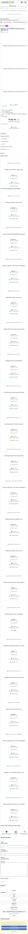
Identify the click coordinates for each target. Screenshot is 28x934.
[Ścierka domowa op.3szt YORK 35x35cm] (14, 576)
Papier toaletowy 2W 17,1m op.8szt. (14, 614)
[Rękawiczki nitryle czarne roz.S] (14, 702)
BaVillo (7, 10)
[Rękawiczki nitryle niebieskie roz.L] (14, 512)
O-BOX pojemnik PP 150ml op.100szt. (14, 424)
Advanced (3, 10)
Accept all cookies (14, 926)
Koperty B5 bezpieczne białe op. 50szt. (14, 677)
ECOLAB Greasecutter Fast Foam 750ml (14, 392)
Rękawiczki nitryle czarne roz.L (14, 297)
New (20, 10)
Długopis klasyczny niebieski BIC (14, 360)
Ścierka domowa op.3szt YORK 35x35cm (14, 582)
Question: (5, 858)
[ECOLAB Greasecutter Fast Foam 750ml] (14, 386)
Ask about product (14, 178)
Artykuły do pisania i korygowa (19, 22)
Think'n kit (14, 14)
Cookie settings (14, 931)
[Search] (25, 7)
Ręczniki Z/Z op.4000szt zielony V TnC (14, 772)
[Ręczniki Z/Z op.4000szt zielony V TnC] (14, 766)
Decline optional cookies (14, 929)
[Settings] (21, 2)
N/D (6, 116)
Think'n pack (19, 14)
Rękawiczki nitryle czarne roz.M (14, 202)
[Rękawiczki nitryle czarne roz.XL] (14, 544)
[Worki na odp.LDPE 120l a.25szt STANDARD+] (14, 481)
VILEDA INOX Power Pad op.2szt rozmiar (14, 329)
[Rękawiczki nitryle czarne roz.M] (14, 196)
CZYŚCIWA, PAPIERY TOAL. (14, 10)
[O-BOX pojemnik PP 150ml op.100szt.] (14, 417)
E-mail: (4, 842)
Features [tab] (16, 833)
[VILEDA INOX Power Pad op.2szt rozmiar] (14, 322)
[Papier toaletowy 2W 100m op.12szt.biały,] (14, 797)
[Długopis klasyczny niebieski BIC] (14, 354)
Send (2, 881)
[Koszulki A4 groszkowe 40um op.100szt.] (14, 639)
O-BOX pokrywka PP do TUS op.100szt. (14, 455)
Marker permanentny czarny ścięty (14, 169)
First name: (4, 850)
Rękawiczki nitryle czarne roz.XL (14, 550)
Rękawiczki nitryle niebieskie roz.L (14, 519)
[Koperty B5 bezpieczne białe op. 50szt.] (14, 671)
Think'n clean (23, 10)
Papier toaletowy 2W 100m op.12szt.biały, (14, 804)
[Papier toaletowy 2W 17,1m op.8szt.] (14, 607)
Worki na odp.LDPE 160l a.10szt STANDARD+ (14, 265)
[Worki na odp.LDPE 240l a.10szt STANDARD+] (14, 734)
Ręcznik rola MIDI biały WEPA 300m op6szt (14, 234)
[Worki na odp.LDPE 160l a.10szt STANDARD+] (14, 259)
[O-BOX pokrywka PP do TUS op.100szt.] (14, 449)
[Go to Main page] (1, 22)
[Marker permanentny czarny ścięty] (14, 163)
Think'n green (9, 14)
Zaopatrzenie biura (8, 22)
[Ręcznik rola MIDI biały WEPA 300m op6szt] (14, 227)
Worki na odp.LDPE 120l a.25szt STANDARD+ (14, 487)
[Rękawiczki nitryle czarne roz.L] (14, 291)
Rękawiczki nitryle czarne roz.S (14, 709)
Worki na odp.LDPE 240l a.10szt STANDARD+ (14, 740)
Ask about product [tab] (6, 833)
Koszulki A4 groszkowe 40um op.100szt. (14, 645)
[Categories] (25, 2)
